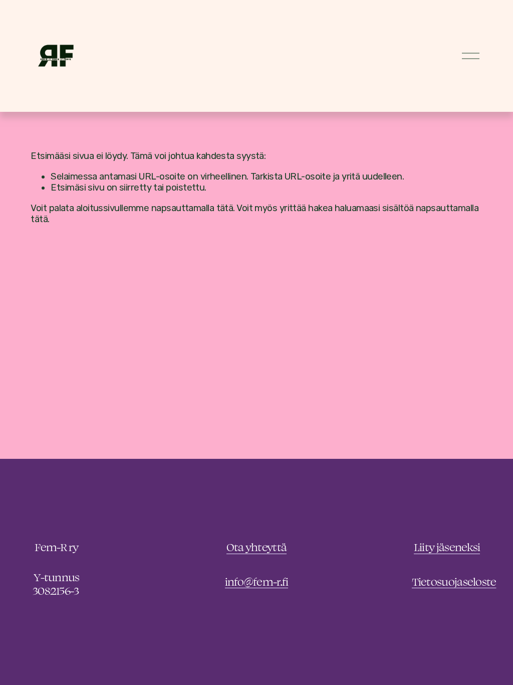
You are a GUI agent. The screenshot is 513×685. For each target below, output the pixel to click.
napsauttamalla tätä (192, 208)
